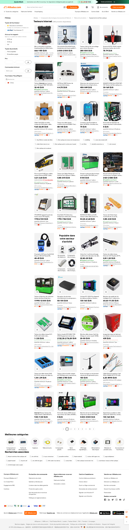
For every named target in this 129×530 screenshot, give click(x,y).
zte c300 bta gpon (37, 460)
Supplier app (51, 513)
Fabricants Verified (59, 480)
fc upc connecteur (49, 456)
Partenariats (107, 492)
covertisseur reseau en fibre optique (108, 460)
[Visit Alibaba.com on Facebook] (105, 500)
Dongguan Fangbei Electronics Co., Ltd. (44, 187)
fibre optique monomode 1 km (85, 460)
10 (89, 429)
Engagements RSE (9, 485)
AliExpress (38, 521)
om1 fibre (84, 144)
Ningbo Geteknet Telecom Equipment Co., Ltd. (67, 95)
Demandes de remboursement (88, 489)
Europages (92, 521)
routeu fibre (69, 460)
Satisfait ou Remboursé (35, 481)
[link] (126, 512)
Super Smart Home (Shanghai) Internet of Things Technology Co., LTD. (113, 304)
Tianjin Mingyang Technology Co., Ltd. (113, 346)
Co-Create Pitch (8, 481)
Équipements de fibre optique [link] (98, 18)
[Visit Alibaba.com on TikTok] (124, 500)
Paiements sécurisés (35, 478)
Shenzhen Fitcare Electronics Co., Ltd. (67, 307)
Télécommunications (80, 18)
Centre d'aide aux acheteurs (87, 478)
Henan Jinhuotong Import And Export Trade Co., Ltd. (44, 304)
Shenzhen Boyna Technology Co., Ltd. (113, 227)
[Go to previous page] (63, 429)
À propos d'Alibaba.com (11, 474)
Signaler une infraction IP (86, 492)
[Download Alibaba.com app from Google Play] (118, 513)
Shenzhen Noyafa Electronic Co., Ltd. (90, 225)
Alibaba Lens (12, 513)
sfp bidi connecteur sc (98, 144)
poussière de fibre (64, 456)
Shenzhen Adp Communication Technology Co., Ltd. (90, 342)
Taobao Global (72, 521)
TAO (79, 521)
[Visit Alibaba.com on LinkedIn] (109, 500)
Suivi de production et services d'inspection (38, 493)
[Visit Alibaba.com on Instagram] (116, 500)
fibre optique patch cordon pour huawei (65, 144)
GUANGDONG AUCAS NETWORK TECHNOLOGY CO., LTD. (90, 266)
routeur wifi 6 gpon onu (93, 456)
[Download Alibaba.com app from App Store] (105, 513)
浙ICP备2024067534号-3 (112, 527)
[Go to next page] (93, 429)
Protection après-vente (36, 489)
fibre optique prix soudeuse (44, 148)
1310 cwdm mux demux (54, 460)
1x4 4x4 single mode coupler (15, 465)
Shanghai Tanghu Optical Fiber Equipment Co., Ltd (90, 383)
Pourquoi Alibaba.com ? (10, 478)
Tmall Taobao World (55, 521)
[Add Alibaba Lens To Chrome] (30, 513)
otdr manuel (112, 144)
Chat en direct (83, 481)
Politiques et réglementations (37, 498)
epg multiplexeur (109, 456)
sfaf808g (87, 140)
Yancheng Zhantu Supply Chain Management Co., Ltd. (67, 54)
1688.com (45, 521)
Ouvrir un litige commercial (87, 485)
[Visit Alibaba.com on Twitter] (113, 500)
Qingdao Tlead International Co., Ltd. (90, 131)
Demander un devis (59, 484)
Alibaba (36, 18)
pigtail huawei (11, 460)
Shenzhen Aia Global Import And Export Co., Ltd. (44, 93)
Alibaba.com (93, 513)
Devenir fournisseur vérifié (112, 489)
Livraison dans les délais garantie (38, 485)
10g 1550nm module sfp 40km (45, 140)
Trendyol (84, 521)
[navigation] (18, 223)
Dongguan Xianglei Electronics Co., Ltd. (113, 264)
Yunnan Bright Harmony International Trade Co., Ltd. (67, 227)
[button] (64, 7)
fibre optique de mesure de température (69, 140)
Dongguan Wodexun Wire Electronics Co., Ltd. (67, 185)
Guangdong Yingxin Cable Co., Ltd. (44, 133)
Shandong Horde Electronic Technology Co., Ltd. (90, 91)
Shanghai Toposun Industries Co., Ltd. (44, 223)
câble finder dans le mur (43, 144)
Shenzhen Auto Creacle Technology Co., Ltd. (113, 56)
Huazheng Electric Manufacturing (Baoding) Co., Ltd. (44, 54)
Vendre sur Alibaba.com (111, 478)
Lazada (65, 521)
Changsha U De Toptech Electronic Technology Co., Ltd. (67, 383)
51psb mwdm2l (78, 456)
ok (28, 62)
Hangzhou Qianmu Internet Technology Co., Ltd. (113, 183)
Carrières (6, 489)
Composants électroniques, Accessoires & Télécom (56, 18)
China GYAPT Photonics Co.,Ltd (66, 344)
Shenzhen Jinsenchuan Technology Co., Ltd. (90, 56)
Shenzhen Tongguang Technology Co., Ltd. (113, 94)
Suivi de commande (109, 485)
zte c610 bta (35, 456)
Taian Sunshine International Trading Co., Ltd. (90, 182)
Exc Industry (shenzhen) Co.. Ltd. (43, 346)
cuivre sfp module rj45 (101, 140)
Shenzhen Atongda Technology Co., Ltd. (67, 131)
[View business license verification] (81, 527)
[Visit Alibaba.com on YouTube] (120, 500)
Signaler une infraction (85, 496)
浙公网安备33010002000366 (95, 527)
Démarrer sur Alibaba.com (111, 481)
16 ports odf (24, 460)
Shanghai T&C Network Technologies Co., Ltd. (90, 307)
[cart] (93, 7)
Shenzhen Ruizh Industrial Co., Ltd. (44, 385)
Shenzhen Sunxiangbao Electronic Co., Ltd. (113, 133)
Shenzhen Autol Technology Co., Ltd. (44, 262)
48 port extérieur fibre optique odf (17, 456)
